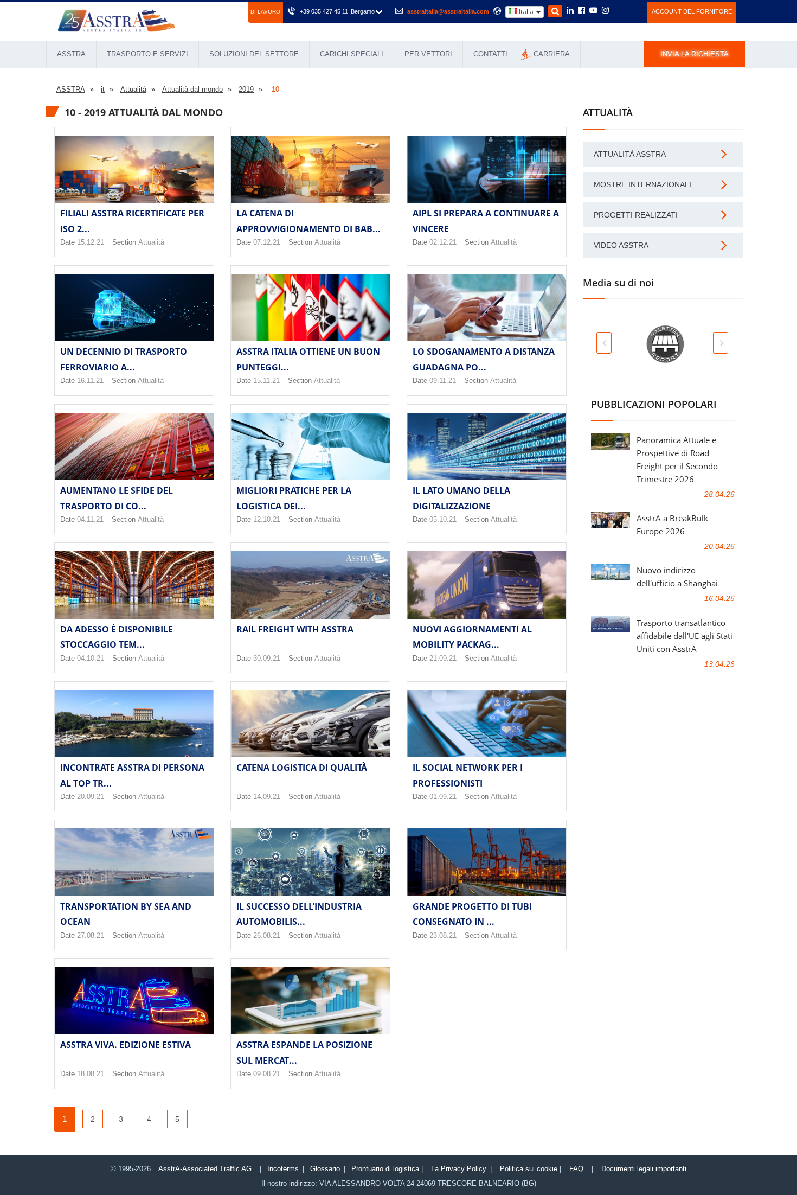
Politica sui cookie (528, 1169)
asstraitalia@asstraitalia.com (448, 11)
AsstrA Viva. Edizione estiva (125, 1045)
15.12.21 (90, 242)
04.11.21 (90, 519)
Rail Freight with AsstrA (294, 629)
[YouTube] (593, 11)
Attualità (151, 242)
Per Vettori (428, 54)
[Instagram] (605, 11)
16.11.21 (90, 380)
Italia (526, 11)
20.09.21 (90, 797)
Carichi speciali (351, 54)
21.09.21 (443, 658)
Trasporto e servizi (147, 54)
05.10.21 (443, 519)
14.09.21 (266, 797)
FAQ (576, 1169)
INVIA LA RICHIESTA (694, 54)
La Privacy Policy (458, 1169)
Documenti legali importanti (643, 1169)
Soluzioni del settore (254, 54)
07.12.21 (266, 242)
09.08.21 (266, 1074)
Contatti (490, 54)
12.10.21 (266, 519)
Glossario (325, 1169)
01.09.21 (443, 797)
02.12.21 (443, 242)
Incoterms (283, 1169)
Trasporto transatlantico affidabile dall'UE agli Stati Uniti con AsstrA (684, 635)
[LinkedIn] (570, 11)
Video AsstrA (621, 245)
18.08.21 (90, 1074)
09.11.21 (442, 380)
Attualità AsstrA (630, 154)
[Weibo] (618, 10)
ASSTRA (71, 54)
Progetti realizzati (636, 214)
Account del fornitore (692, 11)
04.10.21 (90, 658)
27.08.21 (90, 935)
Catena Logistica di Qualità (301, 768)
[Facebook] (581, 11)
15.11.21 (266, 380)
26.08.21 (266, 935)
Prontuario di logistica (385, 1169)
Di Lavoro (265, 12)
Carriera (552, 54)
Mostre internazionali (642, 184)
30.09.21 (266, 658)
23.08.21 (443, 935)
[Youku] (633, 10)
